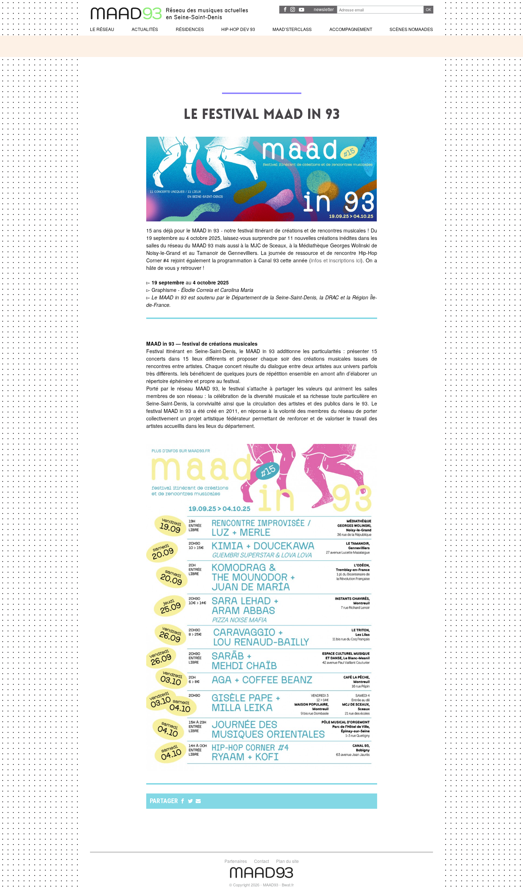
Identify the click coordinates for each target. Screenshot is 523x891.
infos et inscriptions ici (336, 260)
